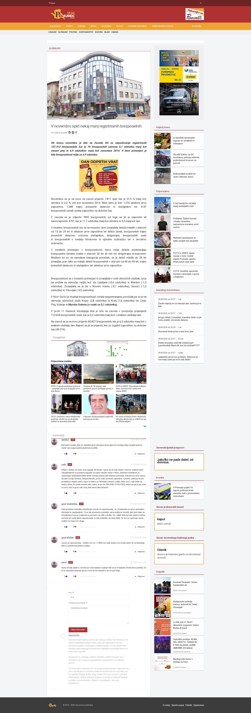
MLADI (107, 32)
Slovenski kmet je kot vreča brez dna (175, 331)
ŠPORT (93, 26)
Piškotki (188, 705)
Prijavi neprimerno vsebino (87, 454)
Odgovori (140, 454)
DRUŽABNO (106, 26)
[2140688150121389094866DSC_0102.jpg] (79, 350)
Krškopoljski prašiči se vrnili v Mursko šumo (184, 175)
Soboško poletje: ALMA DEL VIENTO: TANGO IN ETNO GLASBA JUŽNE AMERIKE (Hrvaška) (185, 643)
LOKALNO (52, 32)
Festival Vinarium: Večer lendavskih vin (185, 583)
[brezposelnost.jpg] (118, 350)
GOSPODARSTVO (86, 32)
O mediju (166, 705)
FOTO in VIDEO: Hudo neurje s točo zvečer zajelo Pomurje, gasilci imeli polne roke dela (184, 257)
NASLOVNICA (55, 26)
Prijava (52, 3)
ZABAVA (114, 32)
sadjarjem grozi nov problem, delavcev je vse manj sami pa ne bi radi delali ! (178, 358)
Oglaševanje (198, 705)
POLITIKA (73, 32)
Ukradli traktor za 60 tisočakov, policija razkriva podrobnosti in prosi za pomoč (186, 158)
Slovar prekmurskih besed (170, 507)
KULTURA (99, 32)
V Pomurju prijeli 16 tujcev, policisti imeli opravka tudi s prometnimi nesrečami (186, 491)
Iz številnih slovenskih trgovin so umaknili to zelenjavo (184, 140)
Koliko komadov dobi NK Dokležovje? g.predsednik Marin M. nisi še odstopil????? (179, 344)
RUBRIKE (81, 26)
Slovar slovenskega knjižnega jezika (175, 537)
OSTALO (119, 26)
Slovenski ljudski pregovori (170, 447)
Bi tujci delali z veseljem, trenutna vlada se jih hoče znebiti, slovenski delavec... (179, 318)
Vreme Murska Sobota (162, 26)
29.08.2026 (196, 26)
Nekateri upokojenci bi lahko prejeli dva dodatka (185, 239)
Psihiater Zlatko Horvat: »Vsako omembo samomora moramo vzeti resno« (185, 222)
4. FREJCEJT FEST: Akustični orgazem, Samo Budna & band (186, 625)
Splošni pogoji (178, 705)
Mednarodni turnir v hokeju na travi (182, 660)
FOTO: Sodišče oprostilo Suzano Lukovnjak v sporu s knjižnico (186, 274)
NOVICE (69, 26)
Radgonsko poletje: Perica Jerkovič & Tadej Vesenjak (185, 604)
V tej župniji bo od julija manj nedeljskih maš (184, 204)
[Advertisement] (179, 405)
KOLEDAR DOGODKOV (137, 26)
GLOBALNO (63, 32)
